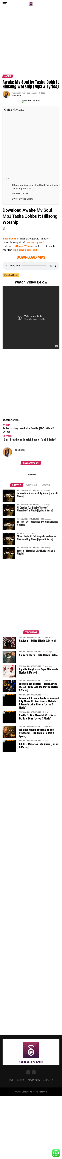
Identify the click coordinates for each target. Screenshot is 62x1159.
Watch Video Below (23, 199)
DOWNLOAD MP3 (21, 193)
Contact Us (48, 1080)
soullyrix (18, 95)
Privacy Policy (34, 1080)
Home (11, 1080)
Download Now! (11, 274)
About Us (20, 1080)
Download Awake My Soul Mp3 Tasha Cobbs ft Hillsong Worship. (36, 187)
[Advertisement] (31, 42)
